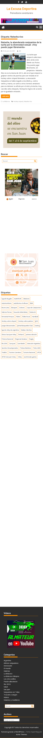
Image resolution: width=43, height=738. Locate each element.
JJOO (36, 321)
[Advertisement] (21, 226)
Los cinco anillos (10, 679)
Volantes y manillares (12, 700)
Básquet (14, 308)
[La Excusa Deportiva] (3, 27)
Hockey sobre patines (25, 321)
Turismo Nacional (29, 352)
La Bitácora (6, 101)
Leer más (5, 96)
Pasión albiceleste (10, 681)
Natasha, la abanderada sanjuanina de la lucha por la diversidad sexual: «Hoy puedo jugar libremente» (21, 45)
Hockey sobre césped (9, 321)
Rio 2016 (7, 684)
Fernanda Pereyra (8, 317)
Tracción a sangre (10, 695)
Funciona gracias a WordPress (12, 732)
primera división (31, 334)
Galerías (7, 671)
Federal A (33, 312)
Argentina (7, 660)
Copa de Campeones (34, 308)
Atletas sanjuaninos (11, 663)
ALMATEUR (17, 299)
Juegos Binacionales (8, 326)
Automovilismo (6, 303)
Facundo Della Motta (20, 312)
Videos (6, 697)
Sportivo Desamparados (10, 348)
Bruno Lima (5, 308)
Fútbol (18, 317)
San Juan (12, 343)
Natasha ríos (28, 101)
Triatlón (4, 352)
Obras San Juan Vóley (9, 334)
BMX (31, 303)
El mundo (7, 668)
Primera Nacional (7, 339)
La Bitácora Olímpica (11, 676)
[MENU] (40, 27)
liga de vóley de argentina (10, 330)
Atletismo (26, 299)
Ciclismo (22, 308)
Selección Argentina (33, 343)
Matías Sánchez (26, 330)
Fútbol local (26, 317)
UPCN (39, 352)
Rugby (31, 339)
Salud (6, 687)
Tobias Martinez (25, 348)
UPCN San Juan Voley (9, 357)
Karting (37, 326)
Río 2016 (4, 343)
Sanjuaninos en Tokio (12, 692)
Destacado (8, 666)
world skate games (30, 357)
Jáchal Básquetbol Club (25, 326)
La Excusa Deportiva (21, 9)
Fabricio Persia (6, 312)
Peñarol (21, 334)
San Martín (21, 343)
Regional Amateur (21, 339)
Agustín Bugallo (7, 299)
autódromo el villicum (21, 303)
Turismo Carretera (15, 352)
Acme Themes (21, 734)
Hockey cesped (18, 101)
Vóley (20, 357)
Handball (35, 317)
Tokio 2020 (36, 348)
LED (20, 51)
